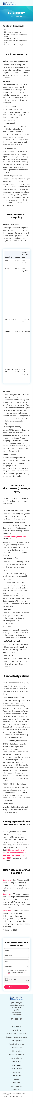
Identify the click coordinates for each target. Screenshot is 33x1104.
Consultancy (16, 1061)
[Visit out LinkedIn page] (12, 1019)
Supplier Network (16, 1030)
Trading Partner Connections (16, 1033)
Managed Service (16, 1058)
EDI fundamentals (10, 30)
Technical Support (17, 1068)
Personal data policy (7, 1095)
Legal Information (7, 1093)
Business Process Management (16, 1037)
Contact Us (16, 1072)
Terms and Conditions (18, 1093)
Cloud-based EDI (16, 1047)
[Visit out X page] (21, 1019)
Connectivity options (11, 38)
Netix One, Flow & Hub (16, 1044)
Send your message (17, 987)
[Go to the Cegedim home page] (9, 3)
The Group (16, 1083)
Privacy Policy (16, 1090)
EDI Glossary (17, 1075)
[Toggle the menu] (28, 3)
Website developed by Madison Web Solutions (14, 1098)
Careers (16, 1079)
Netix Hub (7, 910)
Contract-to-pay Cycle (16, 1054)
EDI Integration (16, 1051)
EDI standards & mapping (12, 32)
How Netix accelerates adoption (14, 45)
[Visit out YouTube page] (16, 1019)
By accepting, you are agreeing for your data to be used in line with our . (17, 972)
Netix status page (16, 1086)
